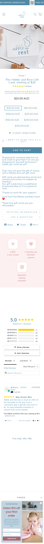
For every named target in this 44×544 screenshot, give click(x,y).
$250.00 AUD (22, 125)
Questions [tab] (24, 361)
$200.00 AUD (31, 119)
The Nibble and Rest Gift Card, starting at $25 (22, 413)
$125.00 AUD (31, 113)
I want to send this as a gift (23, 141)
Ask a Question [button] (23, 353)
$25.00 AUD (13, 108)
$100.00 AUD (13, 113)
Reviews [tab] (8, 361)
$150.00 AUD (12, 119)
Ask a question (22, 217)
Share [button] (9, 421)
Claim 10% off (11, 538)
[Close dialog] (41, 503)
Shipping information (22, 212)
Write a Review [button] (23, 347)
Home (21, 75)
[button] (34, 421)
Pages (21, 497)
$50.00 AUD (30, 108)
